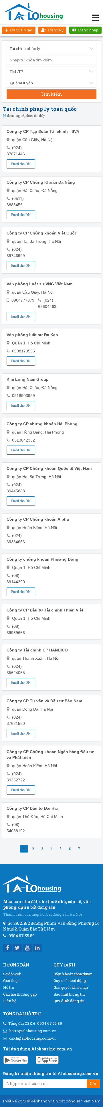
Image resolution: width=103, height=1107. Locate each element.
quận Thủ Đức (25, 816)
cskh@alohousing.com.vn (32, 1038)
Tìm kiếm (51, 94)
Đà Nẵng (49, 190)
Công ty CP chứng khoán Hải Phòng (42, 424)
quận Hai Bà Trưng (29, 241)
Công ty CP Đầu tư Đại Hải (32, 808)
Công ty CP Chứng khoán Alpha (38, 519)
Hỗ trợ (8, 987)
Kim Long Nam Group (28, 379)
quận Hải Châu (25, 190)
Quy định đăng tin (69, 1000)
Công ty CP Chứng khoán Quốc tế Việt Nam (49, 468)
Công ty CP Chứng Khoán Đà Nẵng (41, 182)
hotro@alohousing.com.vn (32, 1030)
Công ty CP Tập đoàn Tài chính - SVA (43, 131)
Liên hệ (9, 1000)
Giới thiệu (11, 980)
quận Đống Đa (25, 709)
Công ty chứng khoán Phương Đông (42, 559)
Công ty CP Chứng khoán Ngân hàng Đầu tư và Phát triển (50, 754)
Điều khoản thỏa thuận (73, 973)
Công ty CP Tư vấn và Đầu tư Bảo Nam (44, 701)
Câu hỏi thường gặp (20, 994)
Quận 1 (18, 343)
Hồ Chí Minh (39, 343)
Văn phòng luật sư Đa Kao (32, 334)
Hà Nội (47, 139)
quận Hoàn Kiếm (27, 527)
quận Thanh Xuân (28, 658)
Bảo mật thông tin (69, 994)
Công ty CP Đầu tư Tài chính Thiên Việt (45, 610)
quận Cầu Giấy (25, 139)
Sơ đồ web (12, 973)
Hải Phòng (54, 432)
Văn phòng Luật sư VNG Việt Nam (39, 284)
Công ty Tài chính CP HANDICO (37, 650)
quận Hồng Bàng (27, 432)
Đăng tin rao (21, 30)
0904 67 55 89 (49, 1023)
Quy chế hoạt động (70, 980)
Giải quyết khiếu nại (71, 987)
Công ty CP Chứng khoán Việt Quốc (42, 233)
